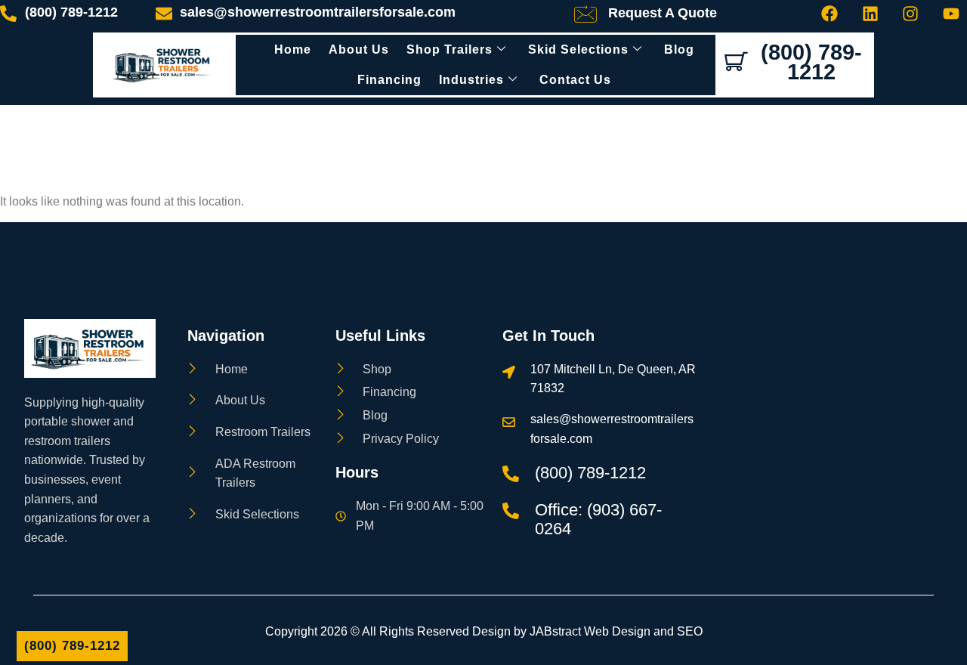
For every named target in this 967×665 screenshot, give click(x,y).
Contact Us (575, 79)
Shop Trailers (449, 49)
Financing (389, 79)
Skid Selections (578, 49)
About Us (359, 49)
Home (292, 49)
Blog (679, 49)
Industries (471, 79)
